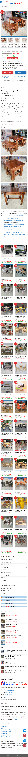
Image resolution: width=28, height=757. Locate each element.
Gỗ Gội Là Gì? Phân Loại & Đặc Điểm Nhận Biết (15, 670)
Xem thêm (15, 719)
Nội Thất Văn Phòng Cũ (6, 559)
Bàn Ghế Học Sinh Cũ (6, 588)
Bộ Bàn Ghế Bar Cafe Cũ (6, 394)
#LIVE (22, 220)
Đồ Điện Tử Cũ (4, 583)
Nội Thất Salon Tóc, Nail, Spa (8, 585)
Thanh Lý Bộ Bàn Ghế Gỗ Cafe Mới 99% (21, 472)
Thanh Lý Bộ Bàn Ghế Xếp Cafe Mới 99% (6, 376)
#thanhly (11, 226)
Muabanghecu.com (8, 697)
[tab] (14, 87)
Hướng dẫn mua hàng (6, 730)
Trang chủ (3, 10)
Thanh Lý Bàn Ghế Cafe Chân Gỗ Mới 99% (20, 415)
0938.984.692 (10, 690)
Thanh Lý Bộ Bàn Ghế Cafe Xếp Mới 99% (6, 259)
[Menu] (1, 2)
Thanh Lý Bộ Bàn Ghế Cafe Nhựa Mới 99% (20, 395)
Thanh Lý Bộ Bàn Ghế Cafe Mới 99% (7, 492)
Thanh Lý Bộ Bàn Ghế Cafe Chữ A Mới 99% (6, 317)
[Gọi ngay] (24, 745)
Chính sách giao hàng (6, 733)
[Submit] (26, 6)
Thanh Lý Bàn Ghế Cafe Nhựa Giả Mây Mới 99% (7, 415)
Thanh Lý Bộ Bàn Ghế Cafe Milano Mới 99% (20, 338)
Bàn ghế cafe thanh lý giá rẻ (15, 215)
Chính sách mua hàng (6, 731)
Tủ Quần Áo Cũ (4, 567)
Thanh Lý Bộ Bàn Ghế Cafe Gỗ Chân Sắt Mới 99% (21, 279)
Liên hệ (2, 728)
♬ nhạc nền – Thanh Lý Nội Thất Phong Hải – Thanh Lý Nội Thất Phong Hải (14, 234)
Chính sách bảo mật (5, 736)
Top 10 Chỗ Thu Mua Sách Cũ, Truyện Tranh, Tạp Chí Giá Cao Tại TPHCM (15, 656)
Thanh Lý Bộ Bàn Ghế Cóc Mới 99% (21, 530)
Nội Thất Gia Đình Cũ (6, 562)
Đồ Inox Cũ (3, 593)
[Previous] (3, 23)
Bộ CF (18, 10)
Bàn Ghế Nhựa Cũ (5, 591)
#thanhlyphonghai (9, 229)
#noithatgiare (17, 226)
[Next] (25, 23)
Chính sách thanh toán (6, 735)
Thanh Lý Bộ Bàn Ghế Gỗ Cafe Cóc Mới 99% (7, 472)
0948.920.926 (8, 692)
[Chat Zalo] (24, 740)
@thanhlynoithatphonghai (11, 218)
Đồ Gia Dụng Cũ (4, 580)
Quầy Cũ (3, 577)
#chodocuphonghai (9, 224)
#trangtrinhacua (19, 224)
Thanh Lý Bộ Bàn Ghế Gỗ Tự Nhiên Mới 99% (20, 434)
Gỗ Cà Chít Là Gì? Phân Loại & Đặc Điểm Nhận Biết (15, 666)
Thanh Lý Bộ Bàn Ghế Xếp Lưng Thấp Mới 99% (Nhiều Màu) (20, 318)
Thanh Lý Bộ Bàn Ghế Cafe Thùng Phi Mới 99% (20, 511)
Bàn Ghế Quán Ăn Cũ (6, 572)
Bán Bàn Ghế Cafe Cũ (11, 10)
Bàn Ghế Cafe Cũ (5, 570)
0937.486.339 (9, 696)
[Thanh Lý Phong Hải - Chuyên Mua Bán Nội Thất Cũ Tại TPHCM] (14, 2)
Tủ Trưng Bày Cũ (5, 575)
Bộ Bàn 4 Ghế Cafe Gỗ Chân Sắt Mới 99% (20, 549)
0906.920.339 (13, 606)
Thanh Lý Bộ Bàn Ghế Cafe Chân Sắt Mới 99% (20, 259)
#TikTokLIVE (16, 220)
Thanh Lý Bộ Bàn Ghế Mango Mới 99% (6, 530)
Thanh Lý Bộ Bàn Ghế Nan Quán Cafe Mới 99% (20, 453)
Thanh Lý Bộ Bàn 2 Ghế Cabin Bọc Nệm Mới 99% (20, 376)
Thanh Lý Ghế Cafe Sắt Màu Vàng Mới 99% (6, 511)
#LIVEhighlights (8, 220)
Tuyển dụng (4, 726)
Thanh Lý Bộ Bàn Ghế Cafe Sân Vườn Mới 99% (7, 357)
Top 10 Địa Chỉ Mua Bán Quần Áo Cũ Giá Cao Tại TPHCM (15, 662)
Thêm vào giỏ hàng (12, 58)
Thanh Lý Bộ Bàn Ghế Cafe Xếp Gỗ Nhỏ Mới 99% (20, 492)
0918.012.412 (8, 694)
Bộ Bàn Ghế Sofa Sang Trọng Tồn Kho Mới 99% (20, 357)
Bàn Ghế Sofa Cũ (5, 564)
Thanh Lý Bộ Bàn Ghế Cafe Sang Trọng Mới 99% (6, 298)
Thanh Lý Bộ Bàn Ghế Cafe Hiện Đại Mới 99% (20, 298)
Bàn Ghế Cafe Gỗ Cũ (19, 76)
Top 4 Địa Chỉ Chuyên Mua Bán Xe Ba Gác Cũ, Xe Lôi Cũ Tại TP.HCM (15, 651)
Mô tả (2, 87)
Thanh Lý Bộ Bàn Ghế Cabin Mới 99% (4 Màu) (6, 338)
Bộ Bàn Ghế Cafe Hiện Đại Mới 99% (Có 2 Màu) (7, 279)
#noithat (6, 226)
